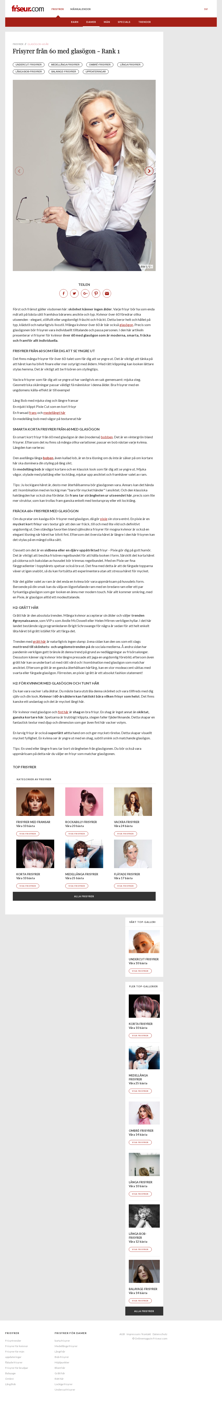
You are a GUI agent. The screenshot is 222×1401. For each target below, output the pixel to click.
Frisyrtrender (13, 1340)
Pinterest (96, 293)
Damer (91, 21)
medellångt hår (54, 412)
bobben (107, 437)
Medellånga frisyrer (65, 64)
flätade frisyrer (14, 1362)
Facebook (63, 293)
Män (107, 21)
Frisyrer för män (14, 1351)
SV (206, 9)
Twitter (74, 293)
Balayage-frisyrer (63, 71)
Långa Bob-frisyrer (29, 71)
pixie (103, 519)
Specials (124, 21)
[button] (149, 171)
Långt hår (60, 1351)
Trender (144, 21)
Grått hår (60, 1373)
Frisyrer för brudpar (16, 1367)
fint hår (63, 712)
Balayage (10, 1373)
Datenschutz (160, 1334)
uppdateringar (96, 71)
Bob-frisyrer (62, 1357)
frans (33, 412)
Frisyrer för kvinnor (16, 1346)
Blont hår (60, 1367)
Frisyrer (58, 9)
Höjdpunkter (62, 1362)
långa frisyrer (130, 64)
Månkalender (80, 9)
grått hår (39, 641)
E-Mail (107, 293)
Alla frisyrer (84, 896)
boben (48, 458)
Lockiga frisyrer (64, 1384)
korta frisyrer (62, 1340)
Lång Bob (10, 1384)
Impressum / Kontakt (139, 1334)
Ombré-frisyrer (100, 64)
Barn (74, 21)
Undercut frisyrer (29, 64)
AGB (122, 1334)
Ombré (9, 1378)
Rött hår (59, 1378)
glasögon (126, 325)
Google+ (85, 293)
